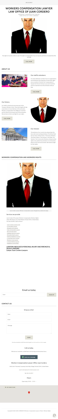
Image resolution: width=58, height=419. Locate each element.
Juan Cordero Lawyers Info (13, 224)
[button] (35, 381)
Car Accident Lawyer (12, 226)
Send (29, 337)
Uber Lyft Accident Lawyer (13, 229)
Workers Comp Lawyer (12, 240)
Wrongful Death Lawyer (13, 235)
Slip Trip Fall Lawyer (12, 231)
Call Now (29, 61)
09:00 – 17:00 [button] (31, 381)
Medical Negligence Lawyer (13, 236)
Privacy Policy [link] (33, 342)
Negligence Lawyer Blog (13, 243)
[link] (29, 12)
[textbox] (23, 295)
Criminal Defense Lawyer (13, 241)
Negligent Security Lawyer (13, 233)
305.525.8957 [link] (29, 2)
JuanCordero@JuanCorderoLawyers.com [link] (29, 369)
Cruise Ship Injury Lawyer (13, 238)
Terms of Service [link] (41, 342)
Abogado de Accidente (12, 228)
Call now (7, 118)
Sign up (51, 294)
